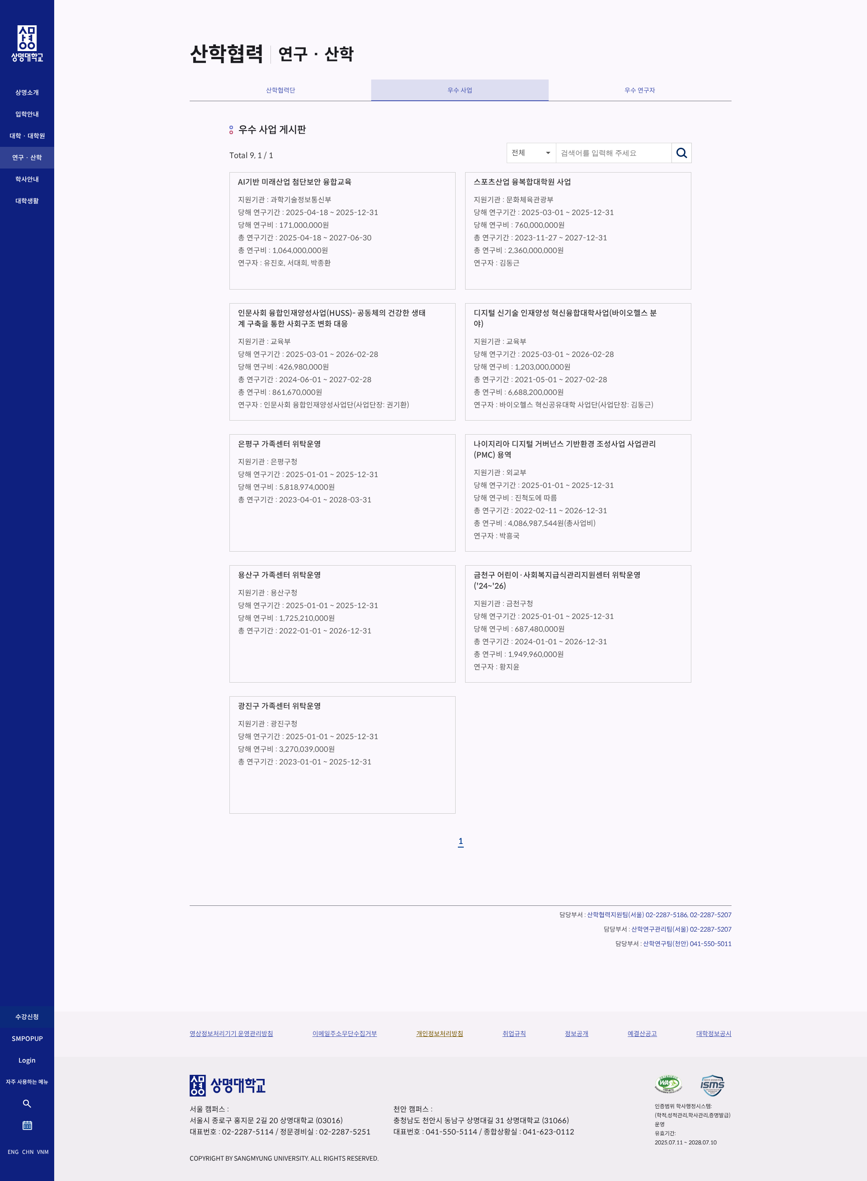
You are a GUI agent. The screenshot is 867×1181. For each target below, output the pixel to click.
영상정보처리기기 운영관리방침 (231, 1034)
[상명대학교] (27, 43)
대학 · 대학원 (27, 136)
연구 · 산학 (27, 158)
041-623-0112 (548, 1132)
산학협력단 (280, 90)
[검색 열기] (27, 1104)
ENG (13, 1151)
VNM (43, 1151)
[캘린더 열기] (27, 1125)
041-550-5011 (711, 944)
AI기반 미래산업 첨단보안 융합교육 (295, 182)
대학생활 (27, 201)
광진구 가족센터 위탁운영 (279, 706)
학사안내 (27, 179)
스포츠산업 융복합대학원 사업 (522, 182)
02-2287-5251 (345, 1132)
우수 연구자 (640, 90)
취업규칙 (514, 1034)
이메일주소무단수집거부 (344, 1034)
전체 (518, 153)
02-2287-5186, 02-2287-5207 (689, 915)
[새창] (668, 1084)
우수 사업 (459, 90)
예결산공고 (642, 1034)
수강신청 (27, 1017)
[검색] (681, 153)
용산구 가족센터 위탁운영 (279, 575)
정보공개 (576, 1034)
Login (27, 1060)
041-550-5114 (451, 1132)
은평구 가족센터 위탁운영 (279, 444)
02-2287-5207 (711, 929)
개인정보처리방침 (439, 1034)
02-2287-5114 (248, 1132)
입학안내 (27, 114)
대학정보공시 (714, 1034)
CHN (28, 1151)
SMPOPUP (27, 1039)
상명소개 (27, 93)
